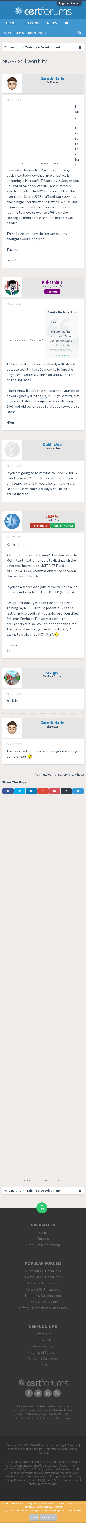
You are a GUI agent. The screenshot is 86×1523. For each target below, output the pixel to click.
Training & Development (43, 1295)
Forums (31, 23)
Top (42, 1209)
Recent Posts (37, 33)
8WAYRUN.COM (62, 1414)
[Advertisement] (40, 131)
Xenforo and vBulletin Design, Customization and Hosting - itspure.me (43, 1451)
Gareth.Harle (52, 78)
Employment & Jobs (43, 1301)
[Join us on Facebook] (29, 1393)
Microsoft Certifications (43, 1271)
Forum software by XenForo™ (32, 1406)
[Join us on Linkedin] (47, 1393)
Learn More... (48, 1517)
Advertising (43, 1334)
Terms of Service (43, 1352)
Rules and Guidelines (43, 1358)
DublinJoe (52, 444)
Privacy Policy (43, 1346)
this (43, 396)
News (52, 23)
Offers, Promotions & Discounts (43, 1308)
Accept (34, 1517)
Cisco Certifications (43, 1283)
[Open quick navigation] (80, 47)
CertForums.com (62, 1418)
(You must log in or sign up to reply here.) (59, 774)
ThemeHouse (62, 1410)
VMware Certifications (43, 1289)
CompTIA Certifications (43, 1277)
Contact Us (43, 1340)
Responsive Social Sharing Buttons (32, 1418)
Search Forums (14, 33)
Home (11, 23)
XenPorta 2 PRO (24, 1414)
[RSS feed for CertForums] (57, 1393)
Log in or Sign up (69, 3)
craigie (52, 672)
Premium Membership (43, 1245)
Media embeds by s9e (58, 1406)
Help (43, 1364)
